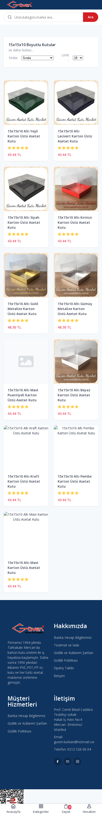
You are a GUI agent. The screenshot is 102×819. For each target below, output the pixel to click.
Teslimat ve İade (66, 645)
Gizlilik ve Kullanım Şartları (73, 652)
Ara (90, 17)
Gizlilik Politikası (66, 660)
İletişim (59, 676)
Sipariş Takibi (64, 668)
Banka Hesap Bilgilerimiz (73, 637)
